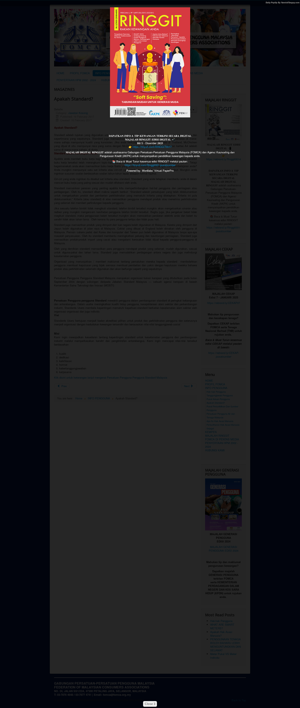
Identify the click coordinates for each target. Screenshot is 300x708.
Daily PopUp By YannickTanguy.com (282, 2)
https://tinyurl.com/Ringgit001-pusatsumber (150, 165)
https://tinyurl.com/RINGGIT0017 (152, 147)
